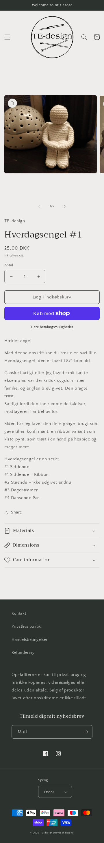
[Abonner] (85, 732)
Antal (8, 265)
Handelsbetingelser (30, 639)
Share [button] (16, 512)
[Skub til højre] (64, 206)
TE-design (46, 832)
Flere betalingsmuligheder (52, 327)
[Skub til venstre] (39, 206)
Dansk (49, 792)
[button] (7, 37)
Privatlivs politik (26, 626)
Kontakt (19, 613)
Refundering (23, 652)
